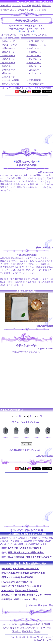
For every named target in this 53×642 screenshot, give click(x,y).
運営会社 (16, 631)
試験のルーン (8, 70)
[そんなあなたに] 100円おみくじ (16, 582)
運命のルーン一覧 (37, 45)
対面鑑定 (33, 590)
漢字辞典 (14, 628)
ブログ (37, 10)
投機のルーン (8, 66)
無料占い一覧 (8, 41)
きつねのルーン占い (43, 640)
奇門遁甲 (4, 10)
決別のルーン (35, 70)
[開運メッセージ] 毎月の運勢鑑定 (17, 577)
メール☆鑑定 (7, 590)
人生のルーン (8, 77)
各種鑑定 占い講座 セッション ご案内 (19, 599)
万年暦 (13, 595)
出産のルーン (8, 55)
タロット (16, 5)
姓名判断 (46, 5)
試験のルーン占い (23, 88)
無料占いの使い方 (10, 84)
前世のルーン (8, 73)
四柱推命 (36, 5)
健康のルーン (35, 63)
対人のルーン (35, 59)
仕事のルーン (35, 55)
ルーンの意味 (24, 35)
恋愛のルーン (8, 48)
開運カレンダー (36, 595)
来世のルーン (35, 73)
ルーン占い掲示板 (10, 80)
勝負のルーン (35, 66)
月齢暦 (20, 595)
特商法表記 (27, 631)
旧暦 (26, 595)
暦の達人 (5, 595)
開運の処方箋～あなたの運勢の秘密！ (26, 552)
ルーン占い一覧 (8, 35)
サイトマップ (42, 628)
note (44, 10)
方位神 (48, 595)
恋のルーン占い (9, 45)
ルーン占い (5, 5)
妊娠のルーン (35, 52)
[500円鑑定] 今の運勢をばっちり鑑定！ (20, 568)
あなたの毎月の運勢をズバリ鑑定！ (25, 548)
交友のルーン (8, 63)
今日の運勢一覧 (36, 41)
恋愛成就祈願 (35, 80)
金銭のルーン (8, 59)
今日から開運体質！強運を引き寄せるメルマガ (29, 557)
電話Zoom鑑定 (22, 590)
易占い (13, 10)
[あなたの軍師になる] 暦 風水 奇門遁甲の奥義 (23, 573)
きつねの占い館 (25, 10)
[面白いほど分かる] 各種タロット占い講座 (21, 586)
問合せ (37, 631)
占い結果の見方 (36, 84)
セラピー (26, 5)
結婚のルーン (35, 48)
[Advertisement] (26, 121)
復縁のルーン (8, 52)
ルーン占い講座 (39, 35)
